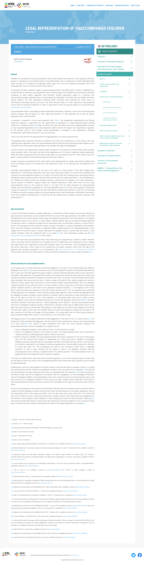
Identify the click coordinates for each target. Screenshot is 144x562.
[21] (83, 369)
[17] (71, 287)
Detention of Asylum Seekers (109, 156)
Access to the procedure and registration (109, 85)
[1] (52, 86)
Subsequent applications (108, 125)
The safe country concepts (109, 131)
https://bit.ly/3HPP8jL (80, 495)
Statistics (101, 56)
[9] (65, 187)
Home (72, 6)
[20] (26, 324)
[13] (57, 233)
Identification (107, 102)
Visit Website (18, 62)
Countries (80, 6)
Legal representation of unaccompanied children (110, 119)
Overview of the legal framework (111, 62)
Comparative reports (95, 6)
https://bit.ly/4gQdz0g (70, 491)
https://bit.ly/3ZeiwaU (79, 444)
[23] (92, 398)
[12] (38, 221)
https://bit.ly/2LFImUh (45, 483)
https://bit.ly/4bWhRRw (80, 533)
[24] (83, 403)
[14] (39, 249)
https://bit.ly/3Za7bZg (18, 450)
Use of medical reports (110, 113)
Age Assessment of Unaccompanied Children (76, 249)
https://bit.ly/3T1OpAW (65, 476)
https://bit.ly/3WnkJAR (18, 459)
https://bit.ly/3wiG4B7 (80, 506)
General (102, 79)
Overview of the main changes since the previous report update (111, 67)
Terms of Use (75, 555)
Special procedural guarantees (112, 107)
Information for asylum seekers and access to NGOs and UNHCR (112, 137)
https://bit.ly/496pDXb (70, 516)
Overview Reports (122, 6)
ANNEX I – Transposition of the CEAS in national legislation (110, 169)
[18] (85, 300)
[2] (23, 100)
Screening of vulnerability (20, 107)
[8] (40, 182)
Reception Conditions (106, 151)
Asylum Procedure (105, 74)
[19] (89, 319)
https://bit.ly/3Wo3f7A (54, 470)
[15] (90, 252)
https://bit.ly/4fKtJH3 (69, 537)
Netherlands (109, 46)
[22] (76, 372)
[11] (22, 197)
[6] (30, 130)
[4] (36, 125)
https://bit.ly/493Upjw (80, 512)
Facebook (140, 555)
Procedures (103, 91)
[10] (27, 190)
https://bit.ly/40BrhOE (31, 466)
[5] (34, 128)
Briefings (109, 6)
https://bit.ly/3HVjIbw (82, 487)
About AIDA (135, 6)
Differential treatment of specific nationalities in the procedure (111, 144)
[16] (27, 270)
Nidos (57, 120)
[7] (78, 177)
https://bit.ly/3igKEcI (53, 529)
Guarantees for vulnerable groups (111, 97)
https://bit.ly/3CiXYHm (18, 472)
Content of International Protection (108, 162)
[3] (65, 102)
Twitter (133, 555)
